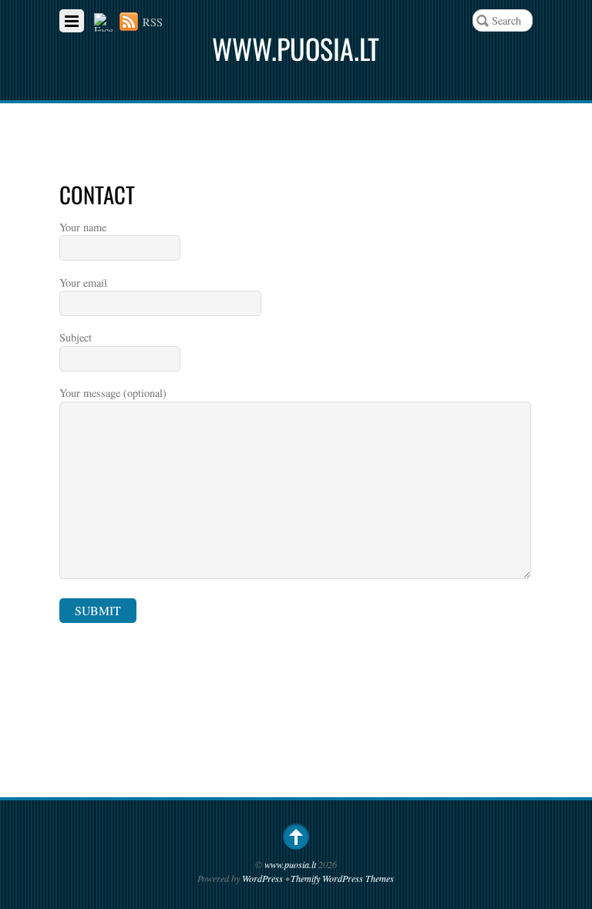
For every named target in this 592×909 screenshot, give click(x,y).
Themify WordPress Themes (342, 878)
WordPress (262, 878)
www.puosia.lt (290, 864)
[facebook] (103, 22)
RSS (153, 22)
